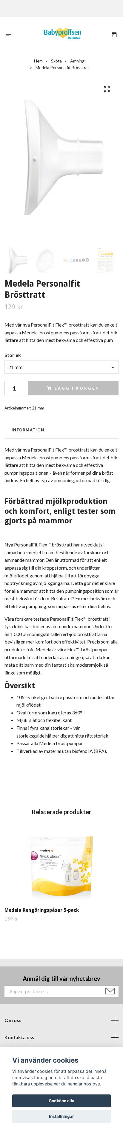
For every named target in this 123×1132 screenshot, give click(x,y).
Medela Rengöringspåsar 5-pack (41, 910)
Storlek (12, 355)
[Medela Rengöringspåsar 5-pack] (61, 867)
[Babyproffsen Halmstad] (63, 35)
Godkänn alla (61, 1100)
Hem (38, 60)
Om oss (12, 1020)
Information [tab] (28, 430)
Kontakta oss (19, 1037)
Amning (77, 60)
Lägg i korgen (77, 388)
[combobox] (61, 366)
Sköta (56, 60)
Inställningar (61, 1116)
